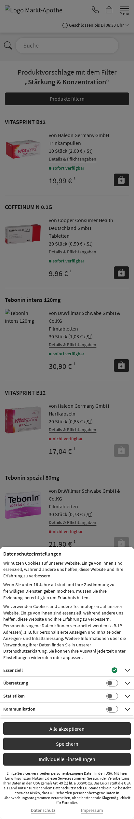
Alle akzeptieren (67, 729)
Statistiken (14, 696)
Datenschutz (43, 810)
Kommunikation (19, 709)
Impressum (92, 810)
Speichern (67, 744)
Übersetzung (15, 683)
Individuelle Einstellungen (67, 759)
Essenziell (13, 670)
